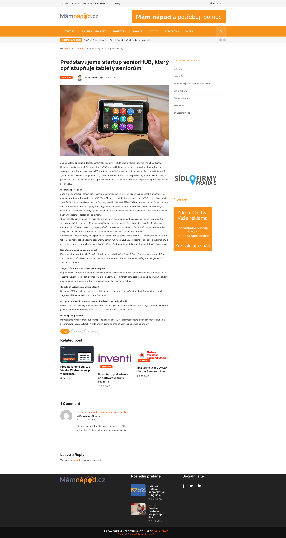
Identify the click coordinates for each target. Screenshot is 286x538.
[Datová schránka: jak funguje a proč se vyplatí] (138, 490)
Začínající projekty (94, 31)
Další (188, 31)
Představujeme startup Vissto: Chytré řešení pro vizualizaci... (76, 370)
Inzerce (75, 3)
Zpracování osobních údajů (141, 534)
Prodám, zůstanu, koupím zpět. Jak (157, 513)
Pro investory (101, 3)
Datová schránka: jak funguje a (157, 492)
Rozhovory (119, 31)
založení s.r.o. (180, 76)
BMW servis (179, 105)
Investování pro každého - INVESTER (192, 83)
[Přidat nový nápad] (179, 16)
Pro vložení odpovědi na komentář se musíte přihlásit (102, 412)
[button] (220, 39)
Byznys (154, 31)
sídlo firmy (179, 69)
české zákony (180, 91)
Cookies (122, 534)
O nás (65, 3)
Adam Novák (91, 77)
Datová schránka (182, 98)
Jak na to (87, 3)
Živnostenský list (182, 113)
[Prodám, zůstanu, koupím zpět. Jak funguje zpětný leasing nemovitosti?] (138, 509)
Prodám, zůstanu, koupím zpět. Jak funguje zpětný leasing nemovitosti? (117, 40)
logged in (77, 460)
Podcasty (171, 31)
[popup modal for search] (221, 31)
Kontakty (116, 3)
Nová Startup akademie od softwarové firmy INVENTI (113, 378)
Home (67, 48)
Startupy (69, 31)
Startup (77, 331)
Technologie (92, 331)
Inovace (138, 31)
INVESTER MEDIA (159, 531)
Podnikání (153, 486)
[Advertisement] (200, 145)
